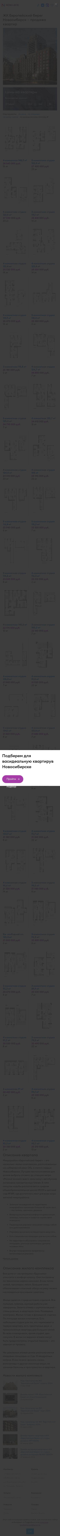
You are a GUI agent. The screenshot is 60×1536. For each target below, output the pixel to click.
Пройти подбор (11, 780)
